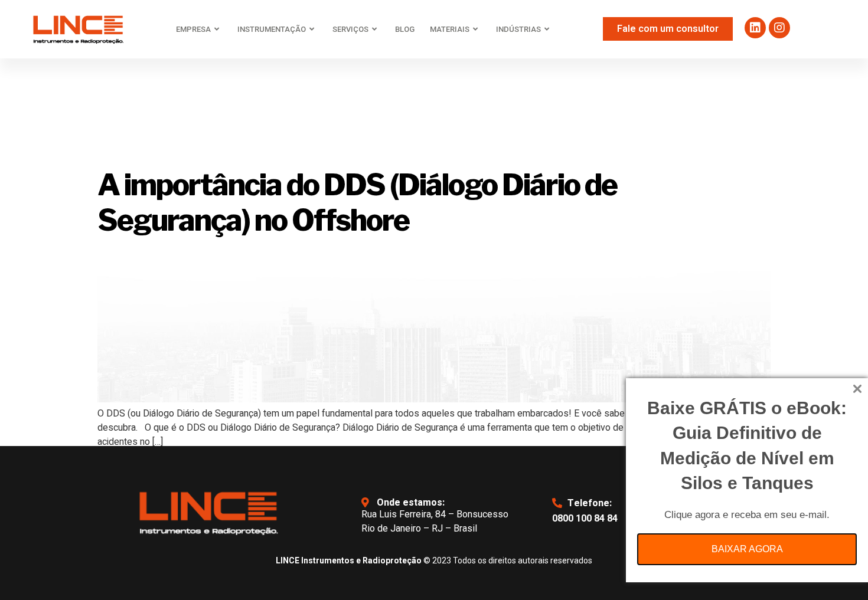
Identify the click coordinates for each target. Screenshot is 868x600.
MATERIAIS (449, 29)
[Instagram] (779, 27)
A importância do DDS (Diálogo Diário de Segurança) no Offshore (357, 202)
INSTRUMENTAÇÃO (271, 29)
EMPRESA (193, 29)
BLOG (405, 29)
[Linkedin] (755, 27)
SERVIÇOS (350, 29)
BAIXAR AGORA (747, 549)
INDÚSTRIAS (518, 29)
